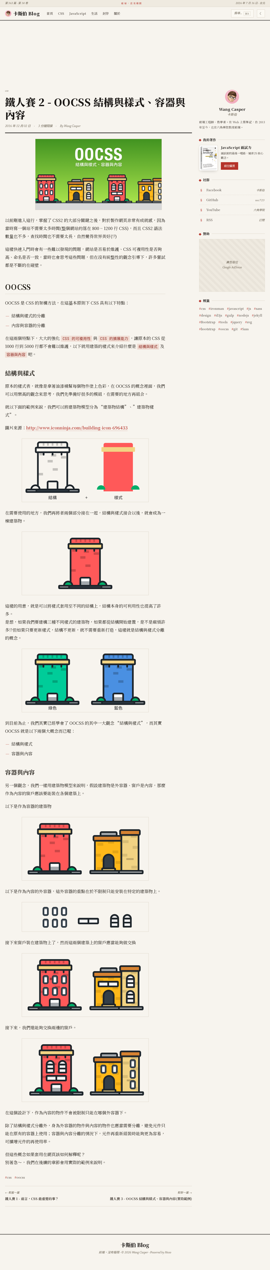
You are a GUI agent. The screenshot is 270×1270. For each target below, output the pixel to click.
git (236, 329)
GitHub (235, 199)
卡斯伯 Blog (26, 13)
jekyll (258, 315)
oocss (20, 1177)
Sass (245, 329)
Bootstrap (208, 322)
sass (259, 308)
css (9, 1177)
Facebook (235, 189)
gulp (230, 315)
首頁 (50, 13)
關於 (117, 13)
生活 (94, 13)
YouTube (235, 209)
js (249, 308)
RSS (235, 219)
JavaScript (77, 13)
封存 (106, 13)
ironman (217, 308)
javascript (236, 308)
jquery (237, 322)
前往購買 (229, 166)
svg (249, 322)
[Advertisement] (135, 52)
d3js (219, 315)
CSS (61, 13)
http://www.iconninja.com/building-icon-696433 (77, 428)
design (206, 315)
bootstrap (208, 329)
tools (224, 322)
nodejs (244, 315)
